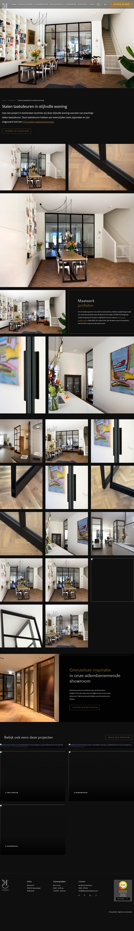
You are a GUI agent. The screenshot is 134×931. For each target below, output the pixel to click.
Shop (92, 4)
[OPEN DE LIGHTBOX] (21, 441)
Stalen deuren (25, 4)
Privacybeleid (113, 912)
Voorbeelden (42, 4)
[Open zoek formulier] (98, 4)
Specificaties (56, 4)
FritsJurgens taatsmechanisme (38, 121)
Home (14, 4)
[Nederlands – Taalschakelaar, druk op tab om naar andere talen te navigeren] (105, 4)
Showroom (71, 4)
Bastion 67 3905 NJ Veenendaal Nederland (33, 888)
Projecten (12, 100)
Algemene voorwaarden (125, 912)
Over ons (82, 4)
